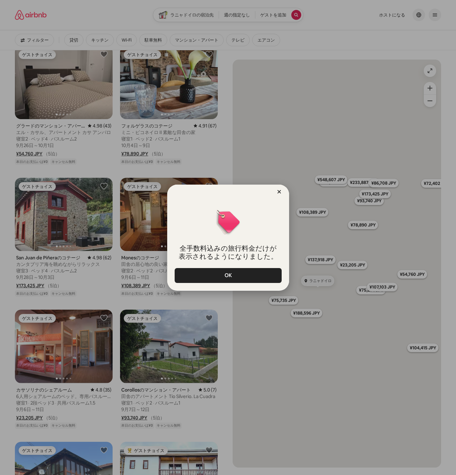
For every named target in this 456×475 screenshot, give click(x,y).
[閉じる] (279, 191)
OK (228, 275)
